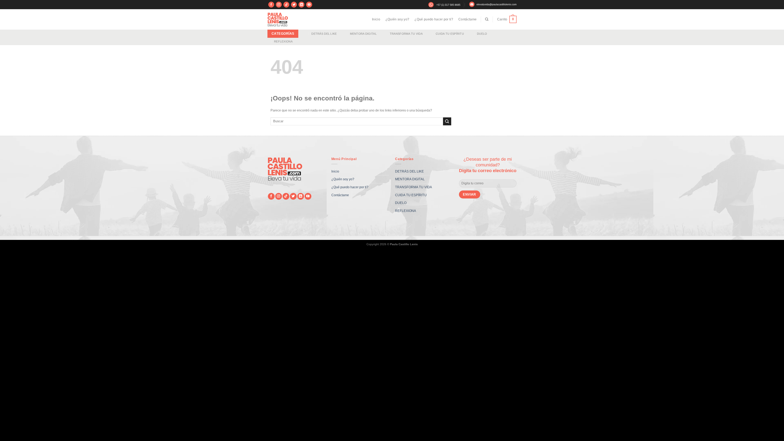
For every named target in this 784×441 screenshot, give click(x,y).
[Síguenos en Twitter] (294, 5)
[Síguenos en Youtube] (309, 5)
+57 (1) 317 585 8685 (448, 4)
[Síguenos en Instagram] (279, 5)
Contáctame (467, 19)
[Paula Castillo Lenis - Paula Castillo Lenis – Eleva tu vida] (277, 19)
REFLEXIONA (283, 41)
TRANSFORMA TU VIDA (406, 33)
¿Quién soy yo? (397, 19)
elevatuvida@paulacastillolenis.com (497, 4)
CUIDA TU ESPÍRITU (450, 33)
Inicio (376, 19)
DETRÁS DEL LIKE (324, 33)
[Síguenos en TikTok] (286, 5)
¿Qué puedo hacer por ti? (433, 19)
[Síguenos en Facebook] (271, 5)
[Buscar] (486, 19)
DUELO (482, 33)
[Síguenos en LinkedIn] (301, 5)
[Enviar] (447, 121)
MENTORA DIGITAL (363, 33)
